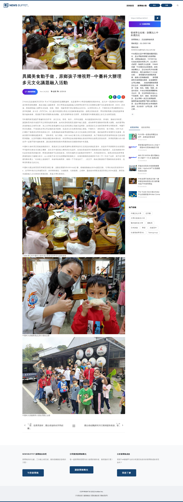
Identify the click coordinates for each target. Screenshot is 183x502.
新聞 (55, 91)
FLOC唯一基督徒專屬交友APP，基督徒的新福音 (148, 135)
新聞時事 (62, 91)
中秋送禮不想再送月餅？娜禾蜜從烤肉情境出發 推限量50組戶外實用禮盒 (148, 181)
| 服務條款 (87, 495)
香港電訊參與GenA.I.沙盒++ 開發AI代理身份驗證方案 (149, 146)
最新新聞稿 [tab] (145, 127)
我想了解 (126, 472)
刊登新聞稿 (33, 472)
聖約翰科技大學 (137, 223)
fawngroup (153, 232)
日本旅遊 (134, 228)
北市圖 (148, 213)
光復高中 (153, 228)
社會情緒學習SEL (137, 232)
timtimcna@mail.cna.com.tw (143, 50)
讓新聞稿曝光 (81, 469)
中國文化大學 (136, 213)
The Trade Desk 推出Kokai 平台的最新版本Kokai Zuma (149, 193)
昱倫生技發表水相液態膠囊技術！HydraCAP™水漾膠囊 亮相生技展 (149, 168)
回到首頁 (130, 5)
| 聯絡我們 (103, 495)
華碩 (144, 228)
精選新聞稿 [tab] (134, 127)
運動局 (149, 223)
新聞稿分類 (142, 5)
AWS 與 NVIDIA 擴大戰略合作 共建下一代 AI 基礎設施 (149, 156)
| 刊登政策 (79, 495)
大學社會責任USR (138, 218)
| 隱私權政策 (95, 495)
